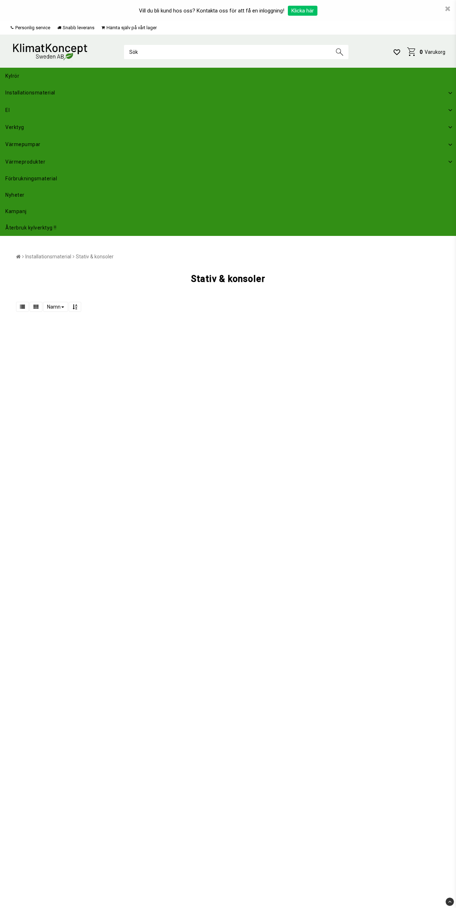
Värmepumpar (23, 144)
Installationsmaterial (30, 93)
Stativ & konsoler (95, 256)
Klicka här (302, 10)
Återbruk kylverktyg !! (30, 228)
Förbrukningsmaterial (31, 178)
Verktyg (14, 127)
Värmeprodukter (25, 162)
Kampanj (16, 211)
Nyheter (15, 195)
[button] (397, 52)
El (7, 110)
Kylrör (12, 76)
